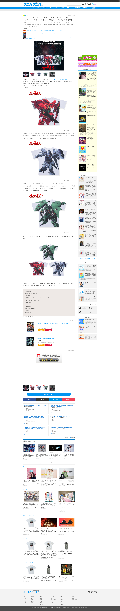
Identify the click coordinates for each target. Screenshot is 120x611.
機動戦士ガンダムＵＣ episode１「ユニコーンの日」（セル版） (53, 323)
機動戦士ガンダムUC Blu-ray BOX (46, 338)
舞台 (41, 601)
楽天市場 (49, 330)
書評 (62, 599)
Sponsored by (67, 437)
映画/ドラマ (33, 596)
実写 (62, 598)
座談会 (62, 604)
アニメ (25, 596)
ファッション (27, 467)
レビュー (57, 7)
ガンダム (26, 538)
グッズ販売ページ (48, 394)
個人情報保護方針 (57, 607)
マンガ (25, 598)
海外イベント (42, 602)
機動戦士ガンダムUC (29, 515)
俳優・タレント (53, 599)
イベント (25, 602)
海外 (32, 602)
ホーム (26, 7)
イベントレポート (40, 7)
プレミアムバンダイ (29, 562)
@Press (80, 607)
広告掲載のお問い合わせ (46, 607)
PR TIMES (72, 607)
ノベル (32, 598)
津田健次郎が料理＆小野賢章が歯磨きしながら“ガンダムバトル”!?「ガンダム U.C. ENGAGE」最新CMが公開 (48, 462)
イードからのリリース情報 (65, 607)
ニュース (32, 7)
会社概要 (52, 607)
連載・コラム (69, 7)
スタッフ (52, 596)
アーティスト (53, 601)
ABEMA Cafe (74, 601)
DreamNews (76, 607)
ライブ (41, 599)
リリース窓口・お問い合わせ (36, 607)
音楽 (24, 599)
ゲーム (25, 601)
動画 (63, 7)
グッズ (25, 489)
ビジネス (41, 604)
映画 (41, 598)
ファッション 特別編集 (61, 79)
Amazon (41, 330)
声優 (32, 599)
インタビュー (49, 7)
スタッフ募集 (85, 607)
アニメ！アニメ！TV (75, 599)
